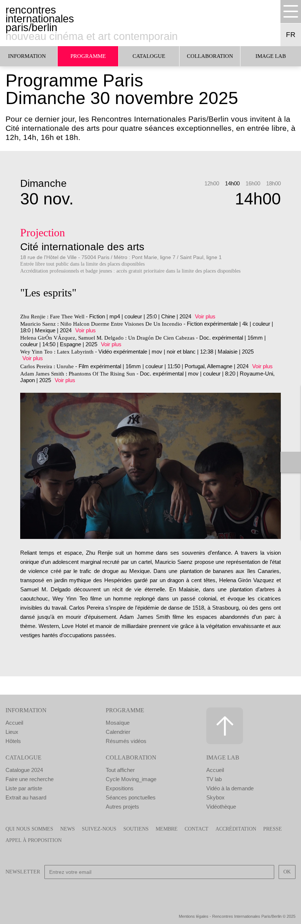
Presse (272, 829)
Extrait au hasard (26, 797)
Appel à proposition (34, 840)
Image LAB (270, 56)
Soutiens (136, 829)
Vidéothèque (221, 806)
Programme (88, 56)
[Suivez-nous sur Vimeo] (181, 891)
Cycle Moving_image (131, 779)
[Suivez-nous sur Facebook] (119, 891)
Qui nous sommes (29, 829)
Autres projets (122, 806)
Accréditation (235, 829)
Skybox (215, 797)
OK (287, 872)
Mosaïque (118, 723)
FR (290, 34)
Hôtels (13, 741)
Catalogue (149, 56)
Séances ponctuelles (131, 797)
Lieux (12, 732)
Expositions (120, 788)
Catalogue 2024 (24, 770)
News (67, 829)
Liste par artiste (24, 788)
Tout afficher (120, 770)
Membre (167, 829)
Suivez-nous (99, 829)
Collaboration (210, 56)
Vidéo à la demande (230, 788)
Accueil (14, 723)
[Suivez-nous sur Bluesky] (140, 891)
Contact (196, 829)
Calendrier (118, 732)
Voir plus (205, 316)
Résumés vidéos (126, 741)
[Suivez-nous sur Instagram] (160, 891)
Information (26, 710)
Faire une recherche (30, 779)
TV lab (214, 779)
